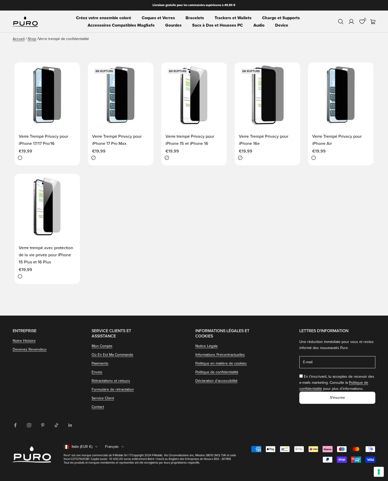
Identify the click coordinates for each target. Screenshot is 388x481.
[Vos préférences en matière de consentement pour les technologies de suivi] (379, 472)
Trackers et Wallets (233, 18)
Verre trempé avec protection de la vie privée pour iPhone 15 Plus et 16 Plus (46, 255)
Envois (97, 372)
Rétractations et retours (111, 381)
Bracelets (195, 18)
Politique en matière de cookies (221, 363)
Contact (98, 407)
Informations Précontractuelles (220, 354)
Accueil (19, 39)
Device (281, 25)
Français (112, 446)
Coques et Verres (158, 18)
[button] (70, 71)
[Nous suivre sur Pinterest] (42, 425)
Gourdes (173, 25)
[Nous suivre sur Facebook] (15, 425)
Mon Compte (102, 346)
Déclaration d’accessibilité (216, 381)
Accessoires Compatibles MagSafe (121, 25)
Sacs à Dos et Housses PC (217, 25)
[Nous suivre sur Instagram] (29, 425)
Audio (258, 25)
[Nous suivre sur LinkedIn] (70, 425)
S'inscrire (337, 397)
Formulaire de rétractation (113, 389)
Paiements (100, 363)
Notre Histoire (24, 340)
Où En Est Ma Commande (112, 354)
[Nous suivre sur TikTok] (56, 425)
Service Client (103, 398)
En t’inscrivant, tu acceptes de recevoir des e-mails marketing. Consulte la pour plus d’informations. (336, 382)
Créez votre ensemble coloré (103, 18)
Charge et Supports (281, 18)
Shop (32, 39)
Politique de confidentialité (216, 372)
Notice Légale (206, 346)
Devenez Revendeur (30, 349)
